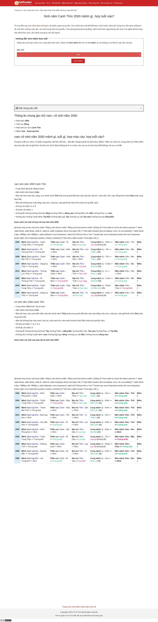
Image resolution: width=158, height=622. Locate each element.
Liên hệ (93, 607)
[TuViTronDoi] (22, 3)
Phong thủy (118, 3)
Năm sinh (20, 50)
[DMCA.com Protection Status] (6, 620)
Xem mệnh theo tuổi (30, 10)
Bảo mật (84, 607)
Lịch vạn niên (40, 3)
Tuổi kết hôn (56, 3)
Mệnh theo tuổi (67, 3)
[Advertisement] (79, 84)
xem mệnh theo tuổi (36, 26)
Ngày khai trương (80, 3)
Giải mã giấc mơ (106, 3)
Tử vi (48, 3)
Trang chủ (18, 10)
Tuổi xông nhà (94, 3)
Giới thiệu (76, 607)
